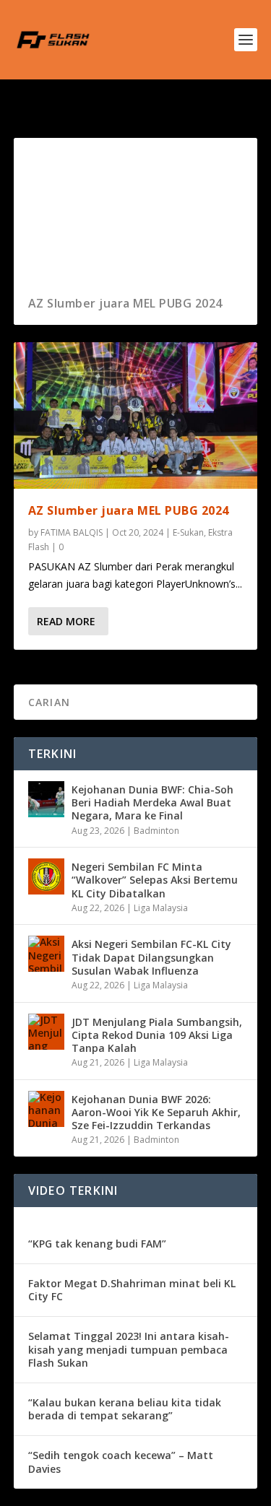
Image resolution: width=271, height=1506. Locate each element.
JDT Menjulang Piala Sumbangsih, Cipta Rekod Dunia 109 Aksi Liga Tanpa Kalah (157, 1035)
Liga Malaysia (161, 908)
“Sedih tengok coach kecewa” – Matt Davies (120, 1461)
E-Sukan (188, 532)
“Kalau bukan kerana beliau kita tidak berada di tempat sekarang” (124, 1409)
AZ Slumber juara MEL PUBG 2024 (125, 303)
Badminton (156, 830)
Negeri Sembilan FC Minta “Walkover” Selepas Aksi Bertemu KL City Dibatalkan (155, 880)
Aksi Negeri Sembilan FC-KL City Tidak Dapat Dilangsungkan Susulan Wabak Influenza (151, 957)
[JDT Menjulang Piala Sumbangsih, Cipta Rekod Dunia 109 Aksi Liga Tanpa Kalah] (46, 1032)
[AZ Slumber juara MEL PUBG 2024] (136, 415)
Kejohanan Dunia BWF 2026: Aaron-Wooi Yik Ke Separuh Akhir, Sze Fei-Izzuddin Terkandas (156, 1112)
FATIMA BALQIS (71, 532)
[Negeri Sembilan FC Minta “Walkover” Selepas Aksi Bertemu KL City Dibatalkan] (46, 876)
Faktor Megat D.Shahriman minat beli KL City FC (132, 1289)
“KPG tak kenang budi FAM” (97, 1243)
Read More (66, 621)
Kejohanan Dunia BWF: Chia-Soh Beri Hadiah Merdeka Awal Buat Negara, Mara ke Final (152, 802)
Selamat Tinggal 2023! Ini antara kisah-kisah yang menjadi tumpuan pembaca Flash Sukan (128, 1349)
